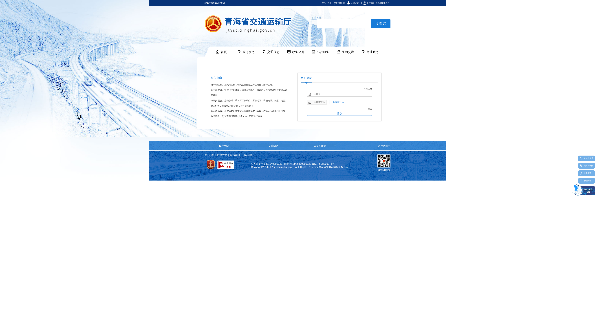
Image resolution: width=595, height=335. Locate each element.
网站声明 (235, 155)
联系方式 (222, 155)
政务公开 (298, 52)
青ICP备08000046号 (323, 164)
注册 (329, 3)
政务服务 (248, 52)
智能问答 (341, 3)
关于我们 (209, 155)
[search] (344, 23)
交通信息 (273, 52)
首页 (224, 52)
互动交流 (348, 52)
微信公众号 (385, 3)
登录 (324, 3)
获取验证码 (338, 102)
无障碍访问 (355, 3)
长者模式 (370, 3)
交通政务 (372, 52)
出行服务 (323, 52)
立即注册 (367, 89)
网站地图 (248, 155)
